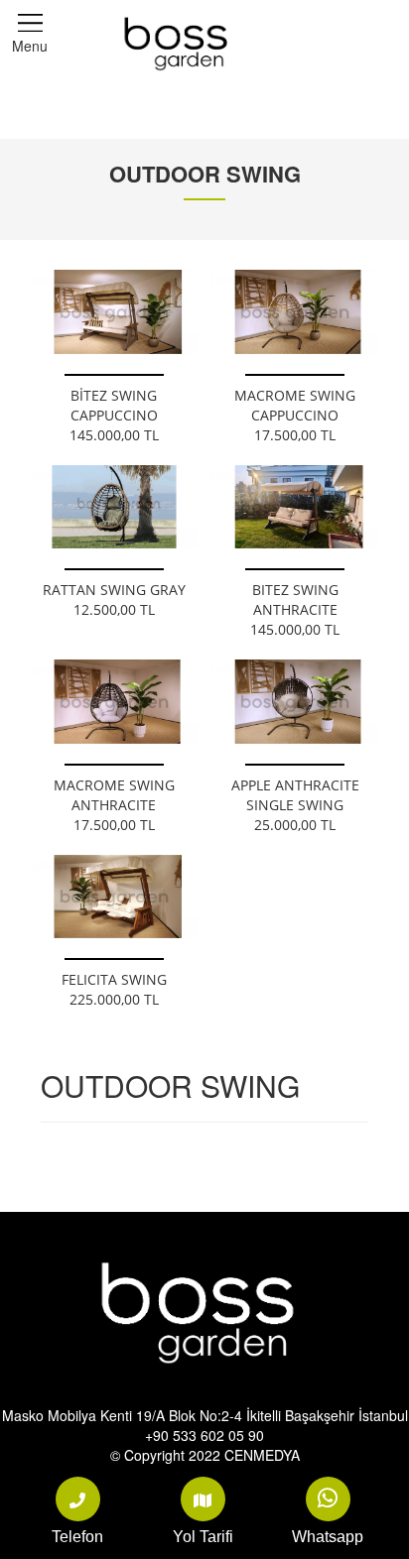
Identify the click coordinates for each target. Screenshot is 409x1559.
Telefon (77, 1536)
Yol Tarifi (203, 1536)
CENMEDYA (262, 1455)
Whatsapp (327, 1536)
